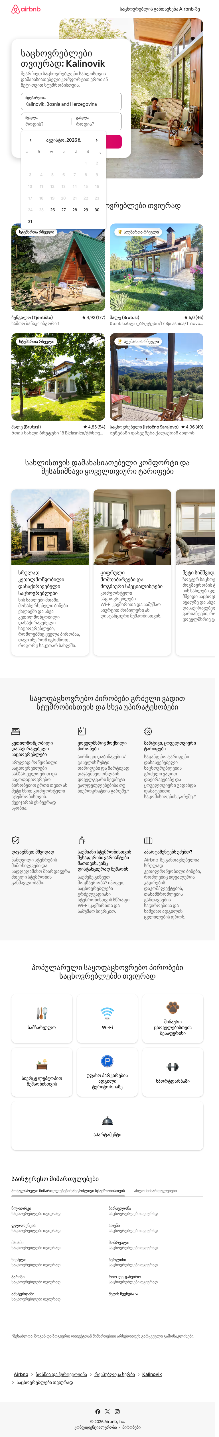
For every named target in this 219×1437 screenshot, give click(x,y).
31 (30, 221)
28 (74, 209)
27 (63, 209)
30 (97, 209)
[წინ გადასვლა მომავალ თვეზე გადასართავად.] (96, 140)
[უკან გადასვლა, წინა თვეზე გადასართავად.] (31, 140)
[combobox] (71, 104)
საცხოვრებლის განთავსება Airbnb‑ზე (160, 9)
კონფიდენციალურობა (95, 1427)
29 (86, 209)
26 (52, 209)
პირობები (131, 1427)
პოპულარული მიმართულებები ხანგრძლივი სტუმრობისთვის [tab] (68, 1190)
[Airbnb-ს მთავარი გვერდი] (25, 9)
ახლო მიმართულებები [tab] (155, 1190)
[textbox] (46, 124)
